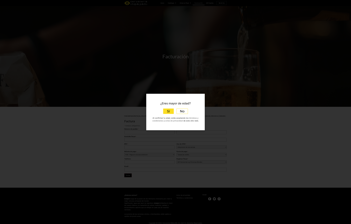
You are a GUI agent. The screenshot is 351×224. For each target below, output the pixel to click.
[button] (168, 111)
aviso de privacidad (174, 121)
